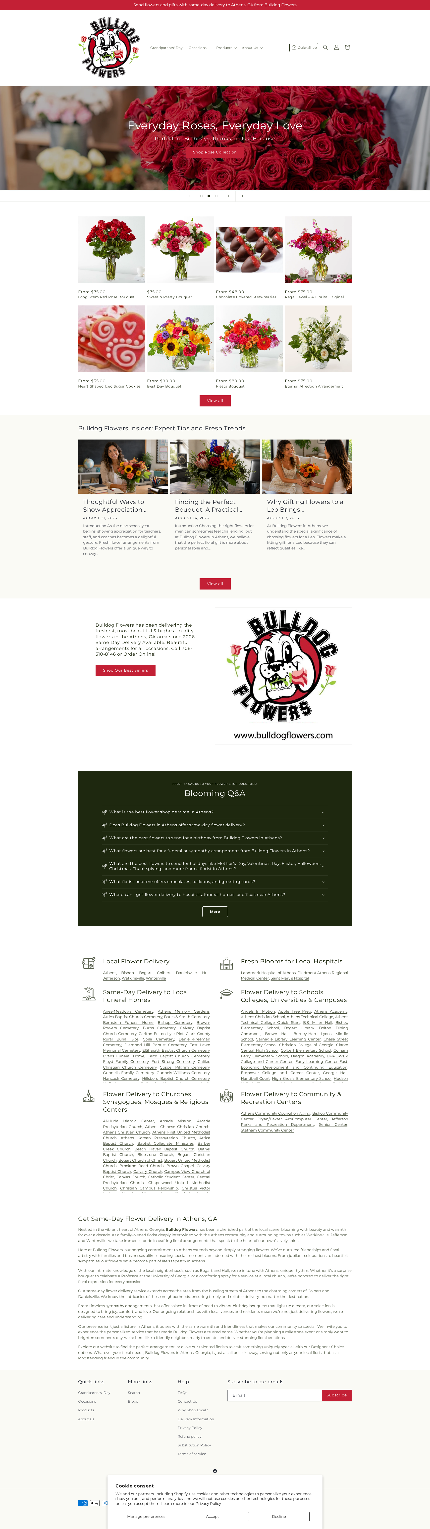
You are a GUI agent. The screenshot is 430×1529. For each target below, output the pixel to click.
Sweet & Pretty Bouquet (169, 297)
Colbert (164, 972)
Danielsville (186, 972)
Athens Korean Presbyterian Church (158, 1137)
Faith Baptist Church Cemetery (179, 1056)
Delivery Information (196, 1419)
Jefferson (111, 978)
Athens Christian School (263, 1016)
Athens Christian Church (126, 1132)
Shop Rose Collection (215, 152)
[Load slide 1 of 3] (201, 196)
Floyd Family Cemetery (126, 1061)
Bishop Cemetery (175, 1022)
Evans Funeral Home (123, 1056)
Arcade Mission (176, 1121)
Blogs (133, 1401)
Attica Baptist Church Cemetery (132, 1016)
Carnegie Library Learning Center (288, 1039)
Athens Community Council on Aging (276, 1113)
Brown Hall (276, 1033)
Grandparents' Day (94, 1392)
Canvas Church (130, 1177)
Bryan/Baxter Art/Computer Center (292, 1119)
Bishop (127, 972)
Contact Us (187, 1401)
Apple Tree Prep (294, 1011)
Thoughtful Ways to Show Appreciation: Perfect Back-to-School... (121, 505)
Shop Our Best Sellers (125, 670)
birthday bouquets (250, 1305)
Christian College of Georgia (306, 1044)
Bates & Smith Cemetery (187, 1016)
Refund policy (190, 1436)
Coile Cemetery (158, 1039)
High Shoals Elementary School (301, 1078)
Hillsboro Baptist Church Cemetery (176, 1078)
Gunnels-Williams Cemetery (183, 1072)
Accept (212, 1516)
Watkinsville (133, 978)
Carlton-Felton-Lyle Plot (161, 1033)
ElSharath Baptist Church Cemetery (176, 1050)
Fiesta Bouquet (230, 386)
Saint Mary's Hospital (290, 978)
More (215, 911)
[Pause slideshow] (240, 196)
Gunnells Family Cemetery (128, 1072)
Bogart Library (299, 1028)
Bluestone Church (155, 1154)
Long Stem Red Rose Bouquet (106, 297)
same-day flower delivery (109, 1290)
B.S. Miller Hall (317, 1022)
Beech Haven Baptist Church (164, 1149)
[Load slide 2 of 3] (209, 196)
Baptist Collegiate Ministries (165, 1143)
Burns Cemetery (159, 1028)
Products (86, 1410)
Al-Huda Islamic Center (128, 1121)
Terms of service (192, 1454)
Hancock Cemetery (121, 1078)
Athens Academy (330, 1011)
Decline (279, 1516)
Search (134, 1392)
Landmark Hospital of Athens (268, 972)
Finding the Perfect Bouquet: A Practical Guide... (206, 505)
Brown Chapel (180, 1165)
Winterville (156, 978)
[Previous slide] (189, 196)
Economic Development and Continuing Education (294, 1067)
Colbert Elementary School (306, 1050)
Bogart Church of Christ (140, 1160)
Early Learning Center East (321, 1061)
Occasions (87, 1401)
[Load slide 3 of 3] (216, 196)
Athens (109, 972)
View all (215, 400)
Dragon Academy (307, 1056)
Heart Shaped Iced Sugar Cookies (109, 386)
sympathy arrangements (129, 1305)
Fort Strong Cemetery (173, 1061)
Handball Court (255, 1078)
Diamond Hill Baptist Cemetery (155, 1044)
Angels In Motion (258, 1011)
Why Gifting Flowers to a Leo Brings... (305, 505)
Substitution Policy (194, 1445)
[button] (199, 48)
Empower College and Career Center (280, 1072)
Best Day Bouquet (164, 386)
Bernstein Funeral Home (128, 1022)
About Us (86, 1419)
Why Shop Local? (193, 1410)
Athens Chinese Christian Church (177, 1126)
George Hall (335, 1072)
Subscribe (336, 1395)
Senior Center (333, 1124)
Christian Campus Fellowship (149, 1188)
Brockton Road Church (141, 1165)
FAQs (182, 1392)
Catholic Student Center (171, 1177)
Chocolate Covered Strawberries (246, 297)
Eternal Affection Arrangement (314, 386)
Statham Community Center (267, 1130)
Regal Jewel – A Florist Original (314, 297)
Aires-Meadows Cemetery (128, 1011)
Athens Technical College (310, 1016)
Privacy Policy (208, 1503)
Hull (206, 972)
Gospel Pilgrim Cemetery (185, 1067)
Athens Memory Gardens (184, 1011)
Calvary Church (147, 1171)
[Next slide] (228, 196)
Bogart (145, 972)
